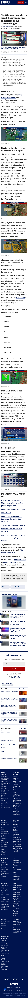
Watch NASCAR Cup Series (5, 951)
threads (17, 979)
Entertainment (4, 831)
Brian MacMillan (6, 26)
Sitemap (3, 854)
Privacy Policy (15, 676)
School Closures (17, 844)
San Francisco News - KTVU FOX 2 (16, 807)
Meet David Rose (17, 869)
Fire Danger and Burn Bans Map (5, 903)
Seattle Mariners (17, 887)
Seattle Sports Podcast (16, 925)
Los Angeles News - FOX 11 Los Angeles (16, 811)
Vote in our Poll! (7, 683)
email (23, 979)
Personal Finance (5, 921)
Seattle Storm (16, 892)
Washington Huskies (16, 899)
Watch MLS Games (4, 970)
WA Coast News (17, 803)
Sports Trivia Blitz (17, 910)
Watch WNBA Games (4, 967)
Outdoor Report (17, 846)
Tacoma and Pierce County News (16, 786)
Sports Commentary (16, 907)
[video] (23, 732)
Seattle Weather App (5, 891)
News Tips (4, 774)
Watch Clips (4, 862)
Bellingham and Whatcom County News (17, 800)
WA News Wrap (5, 824)
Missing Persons (17, 874)
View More (22, 689)
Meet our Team (5, 781)
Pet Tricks (15, 832)
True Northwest (17, 839)
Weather (20, 26)
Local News (4, 822)
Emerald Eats (4, 869)
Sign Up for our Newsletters (5, 778)
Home (3, 772)
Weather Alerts (5, 894)
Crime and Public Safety (17, 871)
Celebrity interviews (3, 877)
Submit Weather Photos (17, 842)
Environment (4, 844)
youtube (5, 979)
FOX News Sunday (4, 851)
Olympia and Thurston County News (17, 795)
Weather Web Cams (4, 886)
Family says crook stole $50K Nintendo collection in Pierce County (8, 707)
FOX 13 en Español (3, 848)
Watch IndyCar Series (5, 954)
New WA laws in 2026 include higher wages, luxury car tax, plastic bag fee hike (12, 503)
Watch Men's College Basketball (4, 958)
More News (5, 820)
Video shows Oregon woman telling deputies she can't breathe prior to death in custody (9, 700)
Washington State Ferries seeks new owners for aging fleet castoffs (13, 538)
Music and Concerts (3, 836)
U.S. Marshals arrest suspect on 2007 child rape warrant (9, 752)
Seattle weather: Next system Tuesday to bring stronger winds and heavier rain (13, 48)
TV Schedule (4, 786)
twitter (20, 979)
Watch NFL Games (4, 941)
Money (3, 919)
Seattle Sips (4, 871)
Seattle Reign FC (17, 896)
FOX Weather (4, 909)
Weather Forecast (18, 587)
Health (3, 840)
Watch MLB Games (4, 947)
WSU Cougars (16, 901)
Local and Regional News (16, 774)
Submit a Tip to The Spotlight (16, 878)
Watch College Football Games (5, 944)
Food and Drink (5, 833)
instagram (8, 979)
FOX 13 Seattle (14, 26)
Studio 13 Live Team (4, 865)
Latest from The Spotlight (17, 863)
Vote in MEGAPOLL (16, 830)
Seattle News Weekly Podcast (17, 922)
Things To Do (16, 837)
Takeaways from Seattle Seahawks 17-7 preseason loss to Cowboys (17, 616)
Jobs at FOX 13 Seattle (5, 791)
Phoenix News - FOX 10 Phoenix (17, 815)
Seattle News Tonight (16, 778)
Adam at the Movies (16, 835)
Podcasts (16, 919)
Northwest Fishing (15, 914)
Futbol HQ (15, 912)
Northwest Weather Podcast (17, 928)
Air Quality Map (5, 899)
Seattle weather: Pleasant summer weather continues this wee (18, 636)
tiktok (14, 979)
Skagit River (20, 297)
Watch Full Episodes (15, 866)
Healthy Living (4, 842)
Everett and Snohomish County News (16, 791)
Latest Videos (6, 728)
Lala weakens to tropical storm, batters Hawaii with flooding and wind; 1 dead (18, 643)
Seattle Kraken (16, 894)
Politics (3, 828)
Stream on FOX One (5, 937)
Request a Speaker (3, 796)
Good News (4, 846)
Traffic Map (4, 889)
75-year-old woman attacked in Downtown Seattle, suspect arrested (13, 528)
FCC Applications (5, 807)
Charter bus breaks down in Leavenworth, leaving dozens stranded (12, 519)
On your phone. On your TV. (10, 594)
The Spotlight (16, 859)
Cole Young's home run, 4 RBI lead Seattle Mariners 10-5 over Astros (17, 623)
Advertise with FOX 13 (4, 799)
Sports (15, 883)
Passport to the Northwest (5, 874)
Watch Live (20, 2)
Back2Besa (15, 851)
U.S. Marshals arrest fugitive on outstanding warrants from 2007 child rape (9, 713)
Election (3, 829)
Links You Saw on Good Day (17, 849)
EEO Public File (5, 805)
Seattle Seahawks (17, 885)
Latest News (5, 689)
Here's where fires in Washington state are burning (9, 692)
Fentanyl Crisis (16, 876)
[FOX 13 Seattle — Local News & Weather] (5, 2)
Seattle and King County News (17, 782)
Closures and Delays (4, 896)
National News (5, 826)
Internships (4, 793)
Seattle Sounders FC (17, 890)
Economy (3, 927)
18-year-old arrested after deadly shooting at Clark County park (18, 630)
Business (3, 925)
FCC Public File (5, 804)
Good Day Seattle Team (17, 826)
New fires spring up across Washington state (7, 731)
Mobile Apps (4, 776)
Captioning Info (5, 802)
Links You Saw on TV (5, 784)
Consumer (3, 838)
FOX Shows (4, 788)
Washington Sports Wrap (16, 904)
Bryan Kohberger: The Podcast (17, 931)
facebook (11, 979)
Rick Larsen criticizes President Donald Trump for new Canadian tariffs (9, 720)
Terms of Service (15, 677)
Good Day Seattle (16, 821)
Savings (3, 929)
